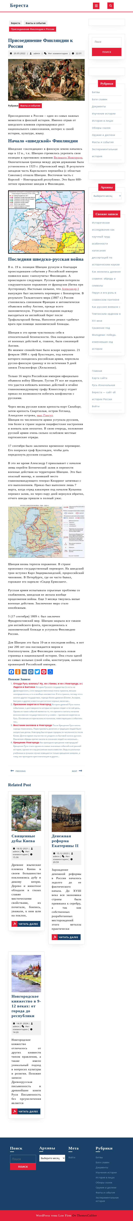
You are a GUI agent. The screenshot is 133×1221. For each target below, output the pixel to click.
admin (37, 53)
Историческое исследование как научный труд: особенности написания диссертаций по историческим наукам (106, 243)
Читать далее (29, 924)
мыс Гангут (45, 415)
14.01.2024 (22, 1023)
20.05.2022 (19, 53)
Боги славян (99, 99)
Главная (97, 370)
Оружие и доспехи (103, 134)
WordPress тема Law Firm (53, 1215)
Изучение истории (104, 113)
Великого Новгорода (68, 157)
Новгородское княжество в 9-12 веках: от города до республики (26, 1006)
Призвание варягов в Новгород (32, 704)
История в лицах (102, 120)
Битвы (96, 92)
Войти (96, 406)
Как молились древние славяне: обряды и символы (106, 278)
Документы (99, 106)
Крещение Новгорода (26, 742)
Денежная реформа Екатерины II (65, 841)
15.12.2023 (62, 853)
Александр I (70, 288)
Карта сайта (99, 377)
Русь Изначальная (103, 385)
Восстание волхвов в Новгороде (32, 725)
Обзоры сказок (101, 127)
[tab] (96, 5)
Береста (19, 5)
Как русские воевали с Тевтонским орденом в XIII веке (106, 313)
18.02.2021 (22, 848)
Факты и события (36, 23)
